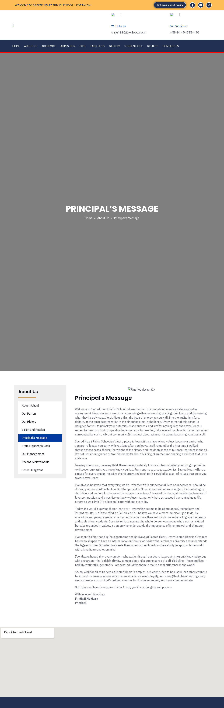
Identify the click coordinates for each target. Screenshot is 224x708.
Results (152, 46)
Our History (29, 421)
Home (16, 46)
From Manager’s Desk (36, 446)
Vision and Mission (33, 429)
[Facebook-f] (192, 5)
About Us (30, 46)
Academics (48, 46)
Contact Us (171, 46)
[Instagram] (209, 5)
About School (30, 405)
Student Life (133, 46)
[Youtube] (201, 5)
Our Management (33, 454)
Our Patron (29, 413)
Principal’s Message (34, 437)
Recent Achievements (35, 462)
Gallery (114, 46)
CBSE (83, 46)
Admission (68, 46)
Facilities (97, 46)
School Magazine (32, 470)
